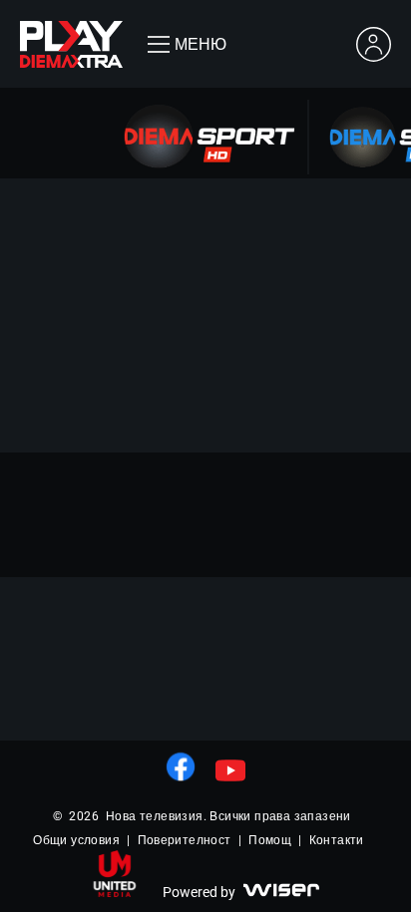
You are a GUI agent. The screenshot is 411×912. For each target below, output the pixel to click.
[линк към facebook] (181, 766)
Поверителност (184, 840)
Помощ (269, 840)
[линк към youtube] (230, 770)
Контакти (336, 840)
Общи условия (76, 840)
